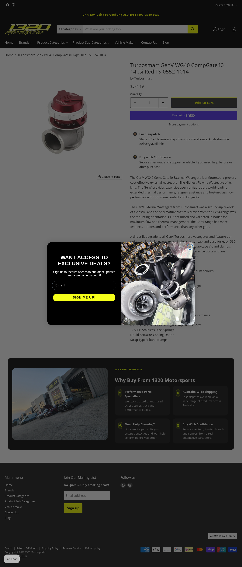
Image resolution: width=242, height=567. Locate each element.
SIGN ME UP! (84, 297)
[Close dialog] (190, 247)
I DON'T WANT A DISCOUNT (84, 309)
